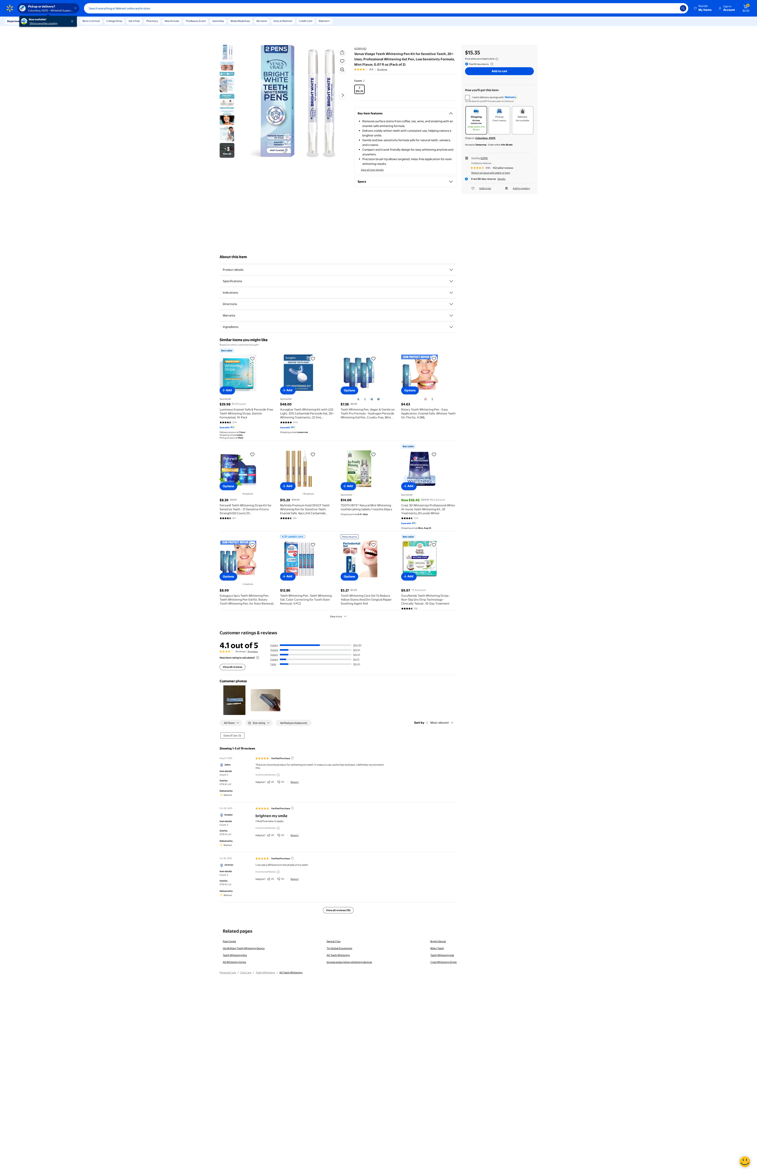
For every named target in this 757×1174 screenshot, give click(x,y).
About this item (233, 257)
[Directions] (451, 304)
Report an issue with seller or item (490, 172)
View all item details (372, 169)
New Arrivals (172, 20)
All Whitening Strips (234, 962)
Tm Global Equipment (339, 948)
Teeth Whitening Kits (235, 955)
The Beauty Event (196, 20)
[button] (703, 8)
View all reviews (232, 666)
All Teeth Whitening (338, 955)
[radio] (359, 89)
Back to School (91, 20)
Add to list (485, 188)
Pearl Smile (229, 941)
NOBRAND (360, 48)
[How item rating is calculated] (257, 657)
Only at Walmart (283, 20)
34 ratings (382, 69)
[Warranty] (451, 315)
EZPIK (484, 158)
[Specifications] (451, 281)
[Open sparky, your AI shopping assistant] (745, 1162)
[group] (370, 69)
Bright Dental (438, 941)
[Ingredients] (451, 327)
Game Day (218, 20)
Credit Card (305, 20)
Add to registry (521, 188)
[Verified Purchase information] (292, 758)
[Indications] (451, 292)
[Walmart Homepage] (10, 8)
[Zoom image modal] (342, 69)
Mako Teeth (437, 948)
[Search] (683, 8)
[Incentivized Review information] (278, 774)
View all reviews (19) (338, 910)
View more (336, 616)
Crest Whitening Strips (443, 962)
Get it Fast (134, 20)
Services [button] (39, 21)
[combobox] (386, 8)
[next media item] (342, 95)
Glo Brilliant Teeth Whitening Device (244, 948)
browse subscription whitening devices (349, 962)
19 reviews (253, 651)
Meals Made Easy (240, 20)
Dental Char (334, 941)
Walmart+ (324, 20)
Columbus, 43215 (485, 138)
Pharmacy (152, 20)
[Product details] (451, 270)
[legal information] (496, 59)
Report (295, 782)
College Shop (114, 20)
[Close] (73, 21)
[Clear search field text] (674, 8)
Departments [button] (15, 21)
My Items (261, 20)
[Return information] (491, 64)
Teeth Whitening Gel (442, 955)
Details (501, 178)
